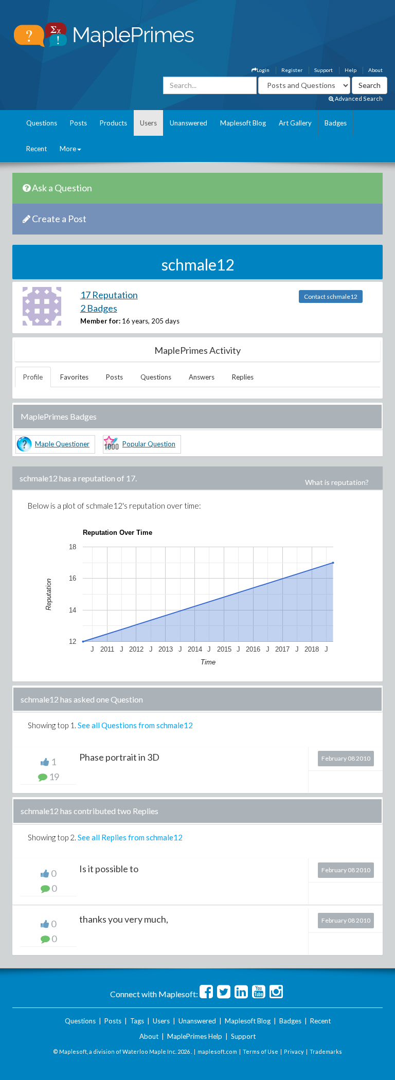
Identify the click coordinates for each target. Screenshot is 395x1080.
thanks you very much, (123, 919)
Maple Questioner (62, 444)
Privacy (294, 1051)
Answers (201, 377)
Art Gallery (295, 123)
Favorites (74, 377)
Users (148, 123)
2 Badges (98, 308)
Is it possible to (108, 868)
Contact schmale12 (330, 296)
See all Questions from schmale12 (135, 725)
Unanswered (188, 123)
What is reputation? (337, 482)
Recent (36, 149)
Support (323, 70)
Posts (78, 123)
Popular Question (148, 444)
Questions (41, 123)
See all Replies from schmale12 (130, 837)
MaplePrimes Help (194, 1036)
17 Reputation (109, 294)
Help (350, 70)
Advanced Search (358, 98)
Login (263, 70)
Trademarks (326, 1051)
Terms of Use (260, 1051)
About (375, 70)
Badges (336, 123)
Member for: (100, 321)
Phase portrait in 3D (119, 757)
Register (291, 70)
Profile (33, 377)
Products (113, 123)
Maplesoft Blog (243, 123)
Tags (137, 1021)
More (68, 149)
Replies (243, 377)
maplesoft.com (217, 1051)
